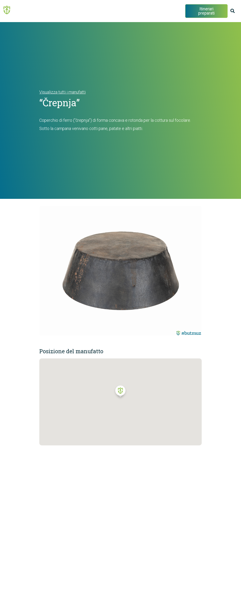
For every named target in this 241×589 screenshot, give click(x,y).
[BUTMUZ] (7, 9)
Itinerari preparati (206, 11)
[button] (120, 392)
